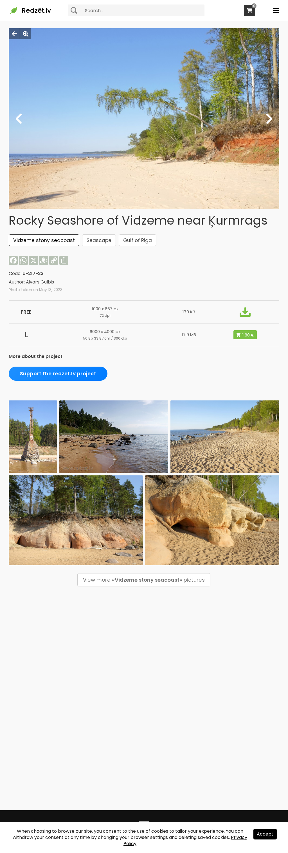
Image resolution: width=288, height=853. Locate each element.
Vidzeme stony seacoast (44, 240)
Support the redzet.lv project (58, 373)
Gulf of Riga (137, 240)
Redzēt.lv (36, 10)
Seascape (99, 240)
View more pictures (144, 579)
